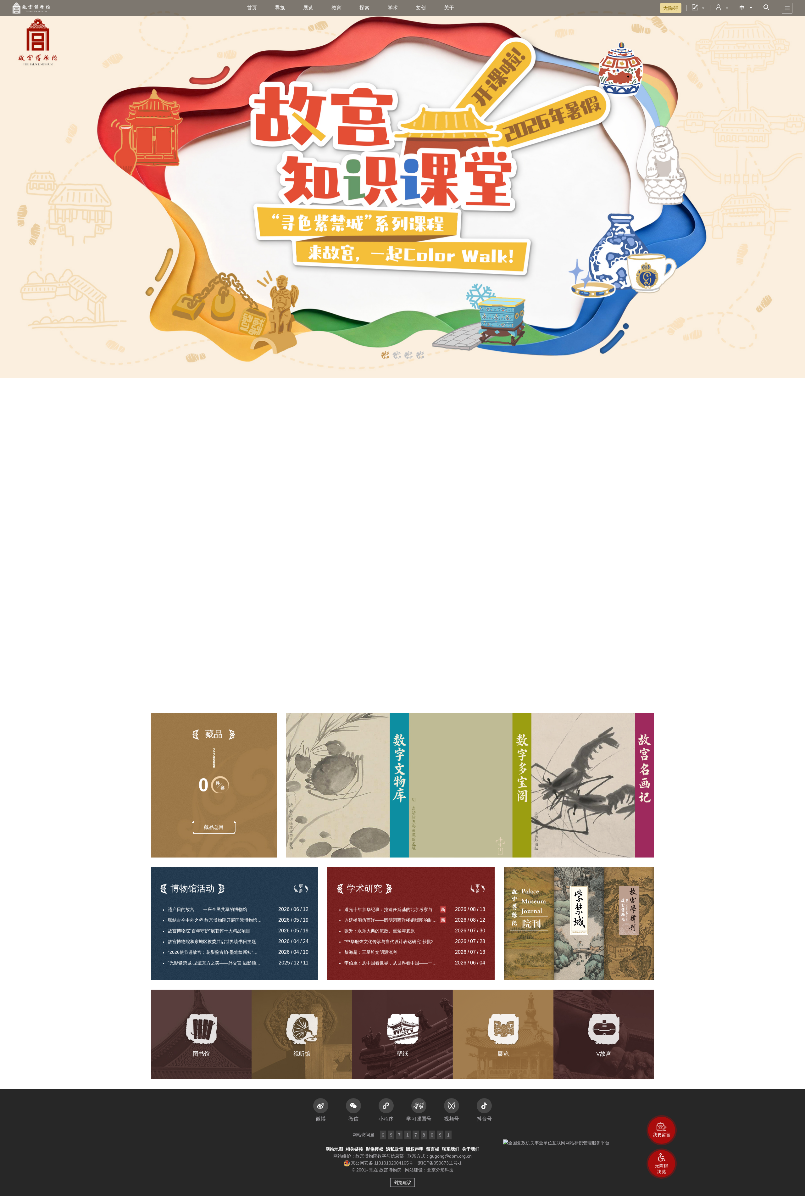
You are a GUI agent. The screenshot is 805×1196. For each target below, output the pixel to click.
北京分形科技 (440, 1169)
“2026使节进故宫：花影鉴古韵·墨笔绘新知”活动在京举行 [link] (218, 952)
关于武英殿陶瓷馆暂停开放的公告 (503, 701)
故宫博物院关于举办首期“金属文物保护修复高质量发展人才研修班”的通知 (223, 519)
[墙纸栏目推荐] (402, 189)
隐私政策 (394, 1149)
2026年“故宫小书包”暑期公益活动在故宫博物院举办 (221, 542)
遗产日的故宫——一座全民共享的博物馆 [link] (207, 909)
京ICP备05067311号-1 (440, 1162)
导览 (280, 7)
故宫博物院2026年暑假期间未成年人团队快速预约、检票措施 (530, 690)
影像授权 (374, 1149)
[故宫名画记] (592, 785)
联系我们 (450, 1149)
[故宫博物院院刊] (529, 923)
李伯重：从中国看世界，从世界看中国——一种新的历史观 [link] (395, 962)
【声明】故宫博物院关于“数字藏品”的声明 (215, 439)
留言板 (432, 1149)
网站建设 (414, 1169)
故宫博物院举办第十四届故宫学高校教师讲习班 (213, 553)
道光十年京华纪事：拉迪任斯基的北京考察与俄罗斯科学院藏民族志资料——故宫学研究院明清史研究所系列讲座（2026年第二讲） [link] (395, 909)
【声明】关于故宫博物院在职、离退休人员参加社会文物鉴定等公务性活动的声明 (238, 460)
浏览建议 (402, 1182)
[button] (661, 1163)
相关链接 (354, 1149)
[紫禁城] (579, 923)
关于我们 (471, 1149)
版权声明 (415, 1149)
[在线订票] (503, 540)
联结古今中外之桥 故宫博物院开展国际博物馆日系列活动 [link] (218, 920)
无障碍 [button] (670, 8)
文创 (421, 7)
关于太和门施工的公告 (492, 667)
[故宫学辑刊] (629, 923)
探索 (364, 7)
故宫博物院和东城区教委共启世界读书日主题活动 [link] (216, 941)
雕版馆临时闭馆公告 (493, 656)
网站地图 (334, 1149)
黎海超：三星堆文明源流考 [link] (370, 952)
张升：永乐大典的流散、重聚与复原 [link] (379, 930)
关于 (449, 7)
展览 (308, 7)
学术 (393, 7)
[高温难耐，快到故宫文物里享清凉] (380, 487)
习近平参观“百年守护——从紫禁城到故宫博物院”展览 (219, 485)
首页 (252, 7)
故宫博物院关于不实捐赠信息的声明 (202, 497)
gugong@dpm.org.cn (451, 1156)
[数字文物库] (347, 785)
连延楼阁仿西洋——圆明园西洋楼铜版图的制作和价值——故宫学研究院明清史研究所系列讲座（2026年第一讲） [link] (395, 920)
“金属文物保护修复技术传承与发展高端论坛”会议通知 (222, 508)
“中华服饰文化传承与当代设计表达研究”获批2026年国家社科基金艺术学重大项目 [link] (395, 941)
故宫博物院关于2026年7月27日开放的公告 (511, 678)
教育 (336, 7)
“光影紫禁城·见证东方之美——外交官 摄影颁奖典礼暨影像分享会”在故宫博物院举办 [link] (218, 962)
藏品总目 (214, 827)
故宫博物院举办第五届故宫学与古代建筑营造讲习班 (221, 531)
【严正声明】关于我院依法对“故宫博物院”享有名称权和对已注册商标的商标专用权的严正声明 (238, 449)
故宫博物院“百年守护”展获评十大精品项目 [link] (209, 930)
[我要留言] (661, 1130)
